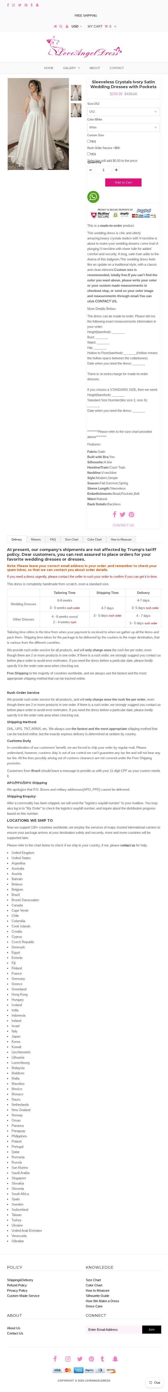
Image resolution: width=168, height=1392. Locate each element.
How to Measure (121, 539)
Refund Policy (17, 1285)
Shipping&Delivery (20, 1280)
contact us (127, 845)
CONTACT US (106, 301)
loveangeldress (97, 1380)
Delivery (17, 539)
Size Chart (71, 539)
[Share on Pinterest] (131, 516)
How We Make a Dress (102, 1301)
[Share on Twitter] (122, 516)
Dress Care (94, 1306)
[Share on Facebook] (114, 516)
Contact (117, 68)
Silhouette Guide (97, 1296)
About (94, 68)
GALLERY (69, 68)
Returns (36, 539)
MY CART (99, 26)
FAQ (53, 539)
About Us (13, 1328)
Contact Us (15, 1333)
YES (93, 141)
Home (48, 68)
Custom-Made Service (23, 1296)
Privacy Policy (17, 1290)
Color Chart (95, 539)
